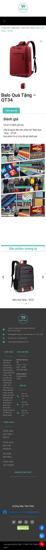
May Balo (16, 28)
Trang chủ (5, 28)
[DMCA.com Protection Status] (23, 529)
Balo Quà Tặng (27, 28)
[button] (4, 21)
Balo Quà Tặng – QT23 (23, 300)
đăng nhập (17, 136)
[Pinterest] (26, 522)
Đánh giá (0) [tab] (11, 110)
